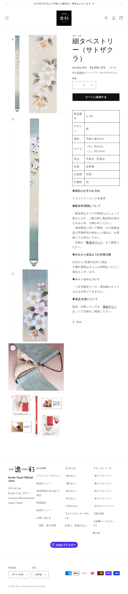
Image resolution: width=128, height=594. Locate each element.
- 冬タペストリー (102, 498)
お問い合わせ (43, 518)
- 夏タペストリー (102, 483)
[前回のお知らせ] (6, 3)
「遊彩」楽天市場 (46, 525)
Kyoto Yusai (21, 586)
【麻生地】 (99, 513)
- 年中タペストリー (103, 506)
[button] (7, 18)
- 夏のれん (70, 483)
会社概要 (41, 468)
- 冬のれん (70, 498)
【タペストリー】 (102, 468)
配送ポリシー (94, 242)
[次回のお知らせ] (121, 3)
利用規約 (41, 502)
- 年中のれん (71, 506)
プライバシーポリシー (48, 476)
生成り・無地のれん (75, 525)
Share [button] (79, 322)
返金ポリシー (43, 510)
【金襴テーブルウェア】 (104, 523)
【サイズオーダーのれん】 (77, 515)
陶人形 (96, 533)
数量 (74, 78)
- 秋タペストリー (102, 491)
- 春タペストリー (102, 476)
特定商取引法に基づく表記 (48, 493)
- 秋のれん (70, 491)
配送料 (80, 72)
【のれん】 (71, 468)
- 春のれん (70, 476)
